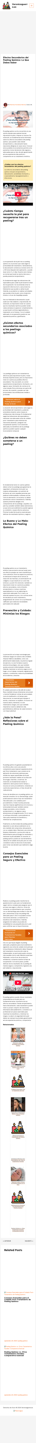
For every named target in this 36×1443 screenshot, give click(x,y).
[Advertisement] (18, 30)
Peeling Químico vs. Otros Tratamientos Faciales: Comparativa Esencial (15, 1354)
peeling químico (23, 1341)
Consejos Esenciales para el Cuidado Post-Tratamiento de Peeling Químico (17, 1299)
